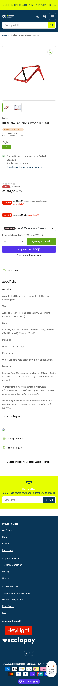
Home (4, 35)
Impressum (7, 550)
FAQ (4, 612)
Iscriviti (49, 499)
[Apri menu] (52, 16)
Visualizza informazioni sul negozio (24, 167)
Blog (4, 537)
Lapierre (5, 118)
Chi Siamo (7, 530)
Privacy (6, 571)
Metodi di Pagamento (12, 599)
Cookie (5, 578)
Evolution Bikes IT (17, 664)
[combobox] (29, 25)
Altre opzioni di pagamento (29, 255)
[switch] (51, 672)
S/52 (7, 147)
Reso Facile (8, 606)
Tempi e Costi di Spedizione (16, 593)
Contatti (6, 543)
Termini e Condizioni (12, 565)
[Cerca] (52, 25)
